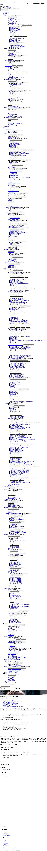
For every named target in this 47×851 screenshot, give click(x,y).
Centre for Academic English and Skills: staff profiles (20, 158)
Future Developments (14, 230)
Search (1, 688)
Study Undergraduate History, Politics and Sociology (20, 323)
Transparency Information (15, 544)
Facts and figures (11, 567)
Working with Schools (14, 369)
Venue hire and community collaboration (13, 513)
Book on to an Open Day (13, 51)
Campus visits (10, 53)
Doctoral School (11, 655)
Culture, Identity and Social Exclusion (15, 630)
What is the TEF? (11, 504)
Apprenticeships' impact (12, 125)
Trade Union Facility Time (13, 586)
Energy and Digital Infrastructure (16, 599)
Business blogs (13, 409)
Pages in (19, 26)
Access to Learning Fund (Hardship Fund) (16, 77)
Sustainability (8, 588)
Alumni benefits (11, 260)
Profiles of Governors (14, 565)
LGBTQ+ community (14, 143)
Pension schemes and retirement (14, 498)
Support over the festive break (13, 137)
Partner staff (10, 512)
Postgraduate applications (15, 28)
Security (7, 681)
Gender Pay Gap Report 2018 (16, 583)
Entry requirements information (16, 32)
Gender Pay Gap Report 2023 (16, 578)
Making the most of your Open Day (17, 456)
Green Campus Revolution (15, 622)
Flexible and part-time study (13, 191)
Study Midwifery (13, 343)
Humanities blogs (13, 412)
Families (9, 204)
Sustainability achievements (13, 610)
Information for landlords (13, 132)
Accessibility (5, 843)
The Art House (11, 238)
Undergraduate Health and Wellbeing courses (19, 277)
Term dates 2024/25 (11, 265)
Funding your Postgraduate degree (14, 69)
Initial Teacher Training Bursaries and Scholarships (17, 71)
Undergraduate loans (12, 74)
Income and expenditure (12, 571)
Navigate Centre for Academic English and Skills (9, 696)
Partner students (11, 511)
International (7, 79)
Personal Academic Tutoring (13, 148)
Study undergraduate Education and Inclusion (19, 303)
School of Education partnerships (16, 299)
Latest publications (11, 634)
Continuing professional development (12, 107)
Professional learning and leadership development (19, 300)
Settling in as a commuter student (16, 188)
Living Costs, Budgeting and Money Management (20, 177)
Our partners (10, 124)
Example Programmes (14, 234)
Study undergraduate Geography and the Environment (20, 356)
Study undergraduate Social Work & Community (19, 290)
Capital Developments (12, 241)
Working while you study (15, 94)
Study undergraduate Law (15, 326)
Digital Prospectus (11, 63)
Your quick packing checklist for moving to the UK (20, 482)
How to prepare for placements (16, 448)
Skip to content (3, 1)
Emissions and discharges (15, 598)
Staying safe (12, 176)
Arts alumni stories (14, 317)
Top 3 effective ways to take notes (16, 473)
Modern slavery (6, 845)
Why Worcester (13, 380)
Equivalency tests (13, 39)
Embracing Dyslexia (14, 438)
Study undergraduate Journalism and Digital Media (20, 324)
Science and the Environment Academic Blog (19, 351)
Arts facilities (12, 312)
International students (14, 395)
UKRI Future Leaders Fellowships (12, 672)
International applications (15, 29)
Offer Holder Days (11, 55)
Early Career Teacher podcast (16, 301)
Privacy (4, 846)
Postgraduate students (12, 167)
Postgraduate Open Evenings (13, 52)
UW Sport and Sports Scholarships (17, 366)
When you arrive (13, 173)
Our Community (13, 178)
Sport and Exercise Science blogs (16, 417)
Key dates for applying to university (17, 38)
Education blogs (13, 410)
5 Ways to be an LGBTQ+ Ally (16, 425)
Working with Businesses (15, 399)
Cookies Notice (36, 3)
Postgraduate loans (11, 75)
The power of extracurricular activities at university (20, 465)
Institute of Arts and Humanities (14, 305)
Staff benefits (10, 492)
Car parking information (12, 237)
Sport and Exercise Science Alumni (17, 374)
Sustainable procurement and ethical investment (19, 606)
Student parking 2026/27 (12, 236)
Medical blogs (13, 414)
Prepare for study (8, 164)
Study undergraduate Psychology (16, 282)
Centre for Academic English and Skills (15, 149)
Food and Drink (11, 214)
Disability (10, 200)
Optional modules (13, 157)
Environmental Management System (17, 600)
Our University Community (10, 196)
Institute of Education (12, 291)
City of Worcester (8, 129)
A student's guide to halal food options (17, 428)
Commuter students (11, 186)
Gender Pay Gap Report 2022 (16, 579)
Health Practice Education (15, 280)
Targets (11, 594)
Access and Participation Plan (16, 558)
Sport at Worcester (13, 372)
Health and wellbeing (14, 603)
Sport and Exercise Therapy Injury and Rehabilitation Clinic (21, 370)
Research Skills (11, 115)
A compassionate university (15, 547)
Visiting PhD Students (12, 654)
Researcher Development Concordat (12, 661)
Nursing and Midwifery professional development (19, 336)
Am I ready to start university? (16, 429)
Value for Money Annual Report (16, 563)
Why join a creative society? (15, 481)
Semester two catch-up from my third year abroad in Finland (22, 463)
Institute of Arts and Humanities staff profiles (19, 311)
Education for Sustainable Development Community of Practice (22, 615)
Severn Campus (11, 679)
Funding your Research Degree (14, 651)
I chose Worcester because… (15, 449)
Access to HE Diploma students (16, 34)
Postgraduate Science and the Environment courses (20, 348)
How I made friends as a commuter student (18, 441)
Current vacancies (11, 491)
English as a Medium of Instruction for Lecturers (19, 153)
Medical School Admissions (15, 384)
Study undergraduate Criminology (16, 281)
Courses (9, 120)
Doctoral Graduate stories (13, 653)
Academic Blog (11, 406)
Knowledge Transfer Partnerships (14, 669)
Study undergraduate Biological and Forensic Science (20, 355)
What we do (10, 590)
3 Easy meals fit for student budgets (17, 420)
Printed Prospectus (11, 62)
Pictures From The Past (12, 261)
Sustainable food (13, 605)
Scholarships (10, 72)
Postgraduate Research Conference (14, 656)
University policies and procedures (17, 542)
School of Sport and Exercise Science (15, 358)
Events (6, 486)
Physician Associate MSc (15, 382)
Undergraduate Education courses (16, 296)
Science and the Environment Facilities (17, 353)
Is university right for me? (15, 452)
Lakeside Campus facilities (13, 227)
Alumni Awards (11, 252)
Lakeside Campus (11, 680)
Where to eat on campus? (15, 218)
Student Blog (10, 418)
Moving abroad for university (16, 457)
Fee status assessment (12, 78)
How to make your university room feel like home (20, 446)
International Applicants (12, 82)
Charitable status (13, 560)
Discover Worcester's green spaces (17, 436)
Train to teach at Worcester (15, 304)
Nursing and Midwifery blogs (16, 415)
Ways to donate (13, 552)
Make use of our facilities (15, 533)
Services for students (12, 138)
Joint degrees (10, 42)
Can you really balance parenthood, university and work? (21, 434)
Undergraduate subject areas (13, 19)
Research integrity (8, 660)
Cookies (4, 844)
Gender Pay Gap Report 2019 (16, 582)
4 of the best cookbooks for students (17, 423)
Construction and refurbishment (16, 596)
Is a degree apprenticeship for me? (16, 450)
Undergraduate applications (15, 27)
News (6, 403)
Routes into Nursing (14, 342)
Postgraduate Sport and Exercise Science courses (19, 362)
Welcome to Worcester (12, 168)
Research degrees (8, 636)
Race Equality (10, 199)
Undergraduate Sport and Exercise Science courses (20, 361)
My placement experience (15, 459)
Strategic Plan (10, 548)
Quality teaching (8, 500)
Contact (4, 673)
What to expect (11, 181)
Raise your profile (13, 527)
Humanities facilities (14, 313)
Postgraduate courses (12, 22)
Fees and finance (8, 66)
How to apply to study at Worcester (14, 24)
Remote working (13, 163)
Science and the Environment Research (17, 350)
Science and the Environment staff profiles (18, 349)
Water (11, 609)
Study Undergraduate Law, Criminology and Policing (20, 327)
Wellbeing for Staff (14, 162)
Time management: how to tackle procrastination (19, 471)
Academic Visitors (8, 662)
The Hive (10, 235)
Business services (11, 521)
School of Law (13, 310)
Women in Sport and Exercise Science (17, 367)
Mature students (11, 184)
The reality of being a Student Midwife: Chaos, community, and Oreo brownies (25, 466)
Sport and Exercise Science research (17, 364)
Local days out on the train (15, 453)
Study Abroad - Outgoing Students (17, 102)
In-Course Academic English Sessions (17, 152)
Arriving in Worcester (14, 85)
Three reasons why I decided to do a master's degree (20, 470)
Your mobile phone (14, 95)
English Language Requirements (16, 87)
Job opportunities (8, 489)
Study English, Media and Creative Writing (18, 321)
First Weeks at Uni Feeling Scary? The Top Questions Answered (22, 439)
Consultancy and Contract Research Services (16, 670)
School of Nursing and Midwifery (14, 328)
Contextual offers (13, 33)
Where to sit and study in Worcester (17, 480)
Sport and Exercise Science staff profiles (18, 363)
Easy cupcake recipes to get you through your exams (20, 437)
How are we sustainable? (15, 217)
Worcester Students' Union (15, 179)
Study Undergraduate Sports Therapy (17, 376)
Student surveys (8, 245)
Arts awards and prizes (14, 318)
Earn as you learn (13, 145)
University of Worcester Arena (16, 226)
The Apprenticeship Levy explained (15, 123)
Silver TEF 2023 (11, 503)
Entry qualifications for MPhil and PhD (17, 641)
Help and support (8, 134)
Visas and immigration (14, 86)
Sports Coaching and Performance (14, 113)
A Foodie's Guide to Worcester (16, 426)
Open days (5, 13)
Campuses (7, 674)
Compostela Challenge (14, 554)
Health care (12, 93)
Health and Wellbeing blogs (15, 411)
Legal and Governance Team (15, 561)
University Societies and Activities (12, 207)
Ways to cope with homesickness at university (19, 476)
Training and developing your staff (17, 526)
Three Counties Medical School (14, 377)
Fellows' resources (13, 566)
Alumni (6, 249)
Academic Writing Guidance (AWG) (17, 156)
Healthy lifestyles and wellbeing (14, 160)
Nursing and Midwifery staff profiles (17, 332)
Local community (11, 528)
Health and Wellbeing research (16, 278)
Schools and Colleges (14, 546)
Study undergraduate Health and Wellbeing (18, 286)
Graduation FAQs (13, 259)
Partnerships (12, 385)
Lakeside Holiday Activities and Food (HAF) (19, 232)
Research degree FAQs (12, 658)
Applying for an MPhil (12, 647)
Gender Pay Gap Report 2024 (16, 577)
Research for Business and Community (12, 666)
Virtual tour (7, 133)
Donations (10, 549)
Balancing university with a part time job (18, 431)
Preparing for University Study (16, 171)
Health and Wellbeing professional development (19, 283)
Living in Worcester (11, 495)
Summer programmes (14, 103)
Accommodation (8, 130)
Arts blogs (12, 408)
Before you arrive (13, 172)
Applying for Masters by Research (14, 648)
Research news (11, 635)
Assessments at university (15, 430)
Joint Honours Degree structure (16, 45)
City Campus (10, 678)
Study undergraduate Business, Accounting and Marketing (21, 401)
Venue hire (10, 515)
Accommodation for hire (15, 518)
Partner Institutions (9, 507)
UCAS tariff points (14, 31)
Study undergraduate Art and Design (17, 319)
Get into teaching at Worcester (16, 294)
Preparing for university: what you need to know (19, 462)
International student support (13, 97)
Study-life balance (11, 192)
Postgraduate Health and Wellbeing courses (18, 279)
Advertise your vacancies (15, 524)
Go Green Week (13, 619)
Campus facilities (8, 211)
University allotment (14, 620)
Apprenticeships (8, 117)
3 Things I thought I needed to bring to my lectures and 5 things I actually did (25, 422)
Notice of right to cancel (15, 40)
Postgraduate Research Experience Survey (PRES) (17, 657)
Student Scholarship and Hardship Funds (18, 553)
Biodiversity (12, 593)
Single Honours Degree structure (16, 47)
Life (4, 127)
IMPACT (12, 285)
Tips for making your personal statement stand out (19, 472)
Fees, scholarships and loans (15, 84)
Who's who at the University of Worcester (18, 540)
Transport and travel (14, 607)
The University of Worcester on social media (16, 195)
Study (4, 14)
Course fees (10, 68)
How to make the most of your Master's (18, 445)
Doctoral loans (10, 76)
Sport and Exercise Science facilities (17, 365)
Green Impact (13, 618)
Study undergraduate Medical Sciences (17, 357)
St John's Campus (11, 677)
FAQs (11, 180)
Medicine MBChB (14, 381)
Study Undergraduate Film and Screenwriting (19, 322)
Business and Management (13, 110)
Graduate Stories (11, 253)
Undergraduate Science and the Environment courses (20, 347)
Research (12, 397)
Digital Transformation (12, 114)
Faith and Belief (11, 203)
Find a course (8, 15)
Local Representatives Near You (14, 98)
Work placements (13, 337)
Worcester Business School (13, 388)
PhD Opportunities (11, 642)
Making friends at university (15, 454)
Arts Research (13, 315)
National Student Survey (12, 248)
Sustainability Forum (14, 617)
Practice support (13, 338)
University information (9, 534)
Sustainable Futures (11, 628)
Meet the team (13, 394)
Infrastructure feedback (14, 243)
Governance (10, 555)
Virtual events (10, 59)
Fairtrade (12, 602)
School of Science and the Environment (15, 345)
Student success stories (14, 400)
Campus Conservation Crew (15, 621)
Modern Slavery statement (15, 562)
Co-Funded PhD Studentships (13, 671)
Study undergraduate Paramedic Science (18, 289)
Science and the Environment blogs (17, 416)
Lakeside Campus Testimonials (16, 231)
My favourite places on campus (16, 458)
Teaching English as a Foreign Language (18, 155)
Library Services (13, 142)
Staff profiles (12, 383)
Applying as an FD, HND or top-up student (18, 36)
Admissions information (15, 30)
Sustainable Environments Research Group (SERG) (20, 604)
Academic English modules (15, 154)
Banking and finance (14, 92)
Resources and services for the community (18, 532)
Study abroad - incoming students (16, 101)
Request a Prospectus (12, 23)
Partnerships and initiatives (15, 368)
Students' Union (11, 210)
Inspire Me (10, 20)
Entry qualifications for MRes (16, 650)
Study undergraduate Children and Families (18, 302)
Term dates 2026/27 (11, 267)
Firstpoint (12, 141)
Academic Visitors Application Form (15, 665)
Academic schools (8, 269)
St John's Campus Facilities (13, 219)
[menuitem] (25, 12)
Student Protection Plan (14, 545)
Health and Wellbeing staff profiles (17, 275)
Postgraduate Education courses (16, 298)
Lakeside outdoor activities (15, 233)
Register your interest (9, 64)
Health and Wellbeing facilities (16, 274)
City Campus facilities (12, 220)
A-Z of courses (11, 18)
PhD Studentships (13, 644)
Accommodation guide (14, 89)
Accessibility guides (12, 240)
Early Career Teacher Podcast (13, 484)
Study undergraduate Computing (16, 402)
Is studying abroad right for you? (16, 451)
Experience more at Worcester (13, 183)
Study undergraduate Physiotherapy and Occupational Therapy (22, 288)
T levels (11, 37)
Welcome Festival (13, 174)
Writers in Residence (14, 147)
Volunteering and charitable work (16, 531)
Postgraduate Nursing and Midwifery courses (19, 331)
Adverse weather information (11, 682)
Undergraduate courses (12, 21)
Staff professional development (14, 505)
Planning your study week (13, 193)
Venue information (13, 520)
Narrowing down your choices (16, 460)
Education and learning (14, 597)
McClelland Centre (14, 284)
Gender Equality (11, 201)
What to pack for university (15, 479)
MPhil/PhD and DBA (14, 393)
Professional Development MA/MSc (15, 116)
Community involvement (15, 595)
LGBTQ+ (10, 202)
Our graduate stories (14, 255)
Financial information (14, 570)
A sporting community (12, 209)
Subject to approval (14, 41)
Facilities (12, 386)
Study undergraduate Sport (15, 375)
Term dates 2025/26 (11, 266)
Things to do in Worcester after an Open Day (19, 468)
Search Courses (6, 12)
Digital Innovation (11, 629)
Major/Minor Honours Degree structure (17, 46)
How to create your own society (16, 442)
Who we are (10, 537)
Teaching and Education (12, 112)
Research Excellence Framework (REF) (13, 659)
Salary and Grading (11, 497)
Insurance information (12, 572)
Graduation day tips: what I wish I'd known (18, 440)
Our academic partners (12, 510)
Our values (10, 493)
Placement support (13, 339)
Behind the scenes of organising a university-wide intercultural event (23, 433)
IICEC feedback (13, 244)
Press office (10, 485)
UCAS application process (15, 474)
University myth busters (14, 475)
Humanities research (14, 316)
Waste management (14, 608)
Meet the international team (13, 106)
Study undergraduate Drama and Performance (19, 320)
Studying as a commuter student (16, 189)
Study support (13, 146)
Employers (10, 121)
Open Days (7, 48)
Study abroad (10, 99)
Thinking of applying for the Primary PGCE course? (20, 469)
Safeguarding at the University (11, 499)
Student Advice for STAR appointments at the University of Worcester (23, 464)
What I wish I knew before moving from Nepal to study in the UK (23, 477)
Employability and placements (16, 396)
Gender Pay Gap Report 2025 (16, 576)
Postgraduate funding (12, 185)
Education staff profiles (14, 293)
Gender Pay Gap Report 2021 (16, 580)
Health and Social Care (12, 109)
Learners (9, 122)
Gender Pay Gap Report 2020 (16, 581)
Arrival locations (13, 57)
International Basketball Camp (16, 373)
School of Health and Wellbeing (14, 272)
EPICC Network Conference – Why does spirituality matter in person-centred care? (26, 340)
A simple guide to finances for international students (20, 427)
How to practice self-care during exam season (19, 447)
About (4, 268)
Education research (14, 297)
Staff (4, 841)
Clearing (7, 126)
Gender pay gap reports (12, 573)
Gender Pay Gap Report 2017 (16, 584)
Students (4, 840)
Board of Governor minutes (15, 564)
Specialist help (13, 525)
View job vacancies (6, 769)
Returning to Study (14, 175)
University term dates (9, 262)
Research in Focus (11, 632)
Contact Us (10, 105)
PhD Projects (12, 646)
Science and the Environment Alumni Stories (19, 354)
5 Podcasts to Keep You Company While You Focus (20, 424)
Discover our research (9, 624)
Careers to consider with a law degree (17, 435)
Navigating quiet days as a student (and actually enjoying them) (22, 461)
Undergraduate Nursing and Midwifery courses (19, 330)
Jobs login (10, 496)
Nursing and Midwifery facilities (16, 334)
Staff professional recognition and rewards (16, 506)
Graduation (10, 256)
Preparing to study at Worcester (14, 90)
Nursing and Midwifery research (16, 335)
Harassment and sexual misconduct (17, 557)
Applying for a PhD (12, 638)
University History (13, 541)
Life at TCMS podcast (14, 387)
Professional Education (12, 631)
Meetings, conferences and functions (17, 519)
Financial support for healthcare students (15, 70)
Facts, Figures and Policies (13, 206)
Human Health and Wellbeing (13, 627)
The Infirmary (13, 222)
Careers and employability (15, 144)
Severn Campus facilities (12, 224)
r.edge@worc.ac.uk (7, 752)
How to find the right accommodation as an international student (22, 443)
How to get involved (12, 613)
